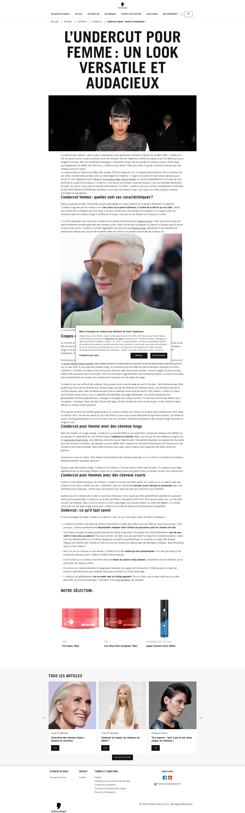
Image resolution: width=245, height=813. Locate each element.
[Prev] (44, 718)
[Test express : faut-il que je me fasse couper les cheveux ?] (173, 718)
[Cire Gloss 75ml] (80, 628)
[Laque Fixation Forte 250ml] (164, 628)
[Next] (200, 718)
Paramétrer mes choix (89, 355)
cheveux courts (145, 221)
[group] (122, 628)
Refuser (139, 355)
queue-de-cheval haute (76, 440)
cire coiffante (123, 580)
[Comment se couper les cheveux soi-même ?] (122, 718)
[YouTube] (170, 778)
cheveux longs (138, 228)
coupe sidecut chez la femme (78, 364)
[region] (123, 344)
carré (160, 371)
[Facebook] (165, 778)
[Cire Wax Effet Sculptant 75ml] (122, 628)
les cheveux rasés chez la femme (119, 179)
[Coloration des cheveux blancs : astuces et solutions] (72, 718)
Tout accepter (158, 355)
